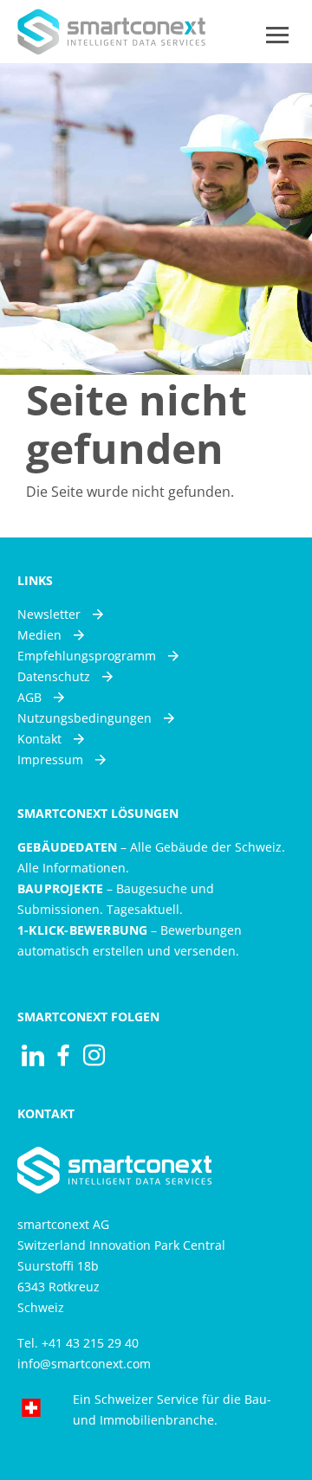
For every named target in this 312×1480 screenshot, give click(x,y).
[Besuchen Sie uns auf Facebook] (64, 1055)
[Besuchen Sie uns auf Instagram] (94, 1055)
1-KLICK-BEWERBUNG (82, 930)
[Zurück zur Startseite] (111, 32)
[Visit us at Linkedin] (33, 1055)
